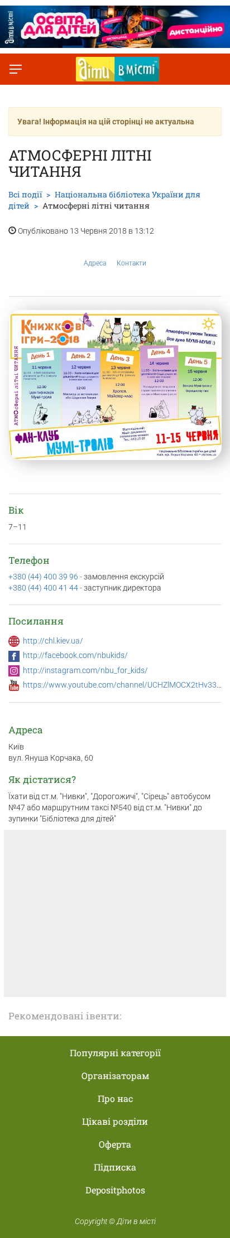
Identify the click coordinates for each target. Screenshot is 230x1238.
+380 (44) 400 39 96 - (46, 576)
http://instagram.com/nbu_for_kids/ (85, 670)
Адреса (95, 263)
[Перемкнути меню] (15, 69)
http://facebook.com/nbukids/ (75, 655)
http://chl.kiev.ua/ (53, 640)
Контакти (131, 263)
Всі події (25, 194)
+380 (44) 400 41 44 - (46, 587)
